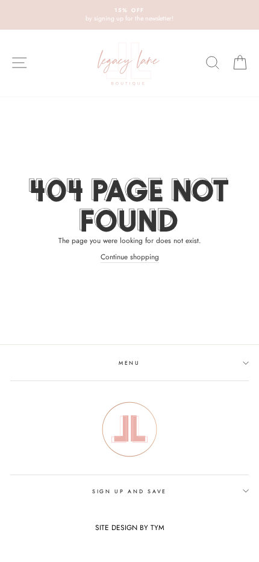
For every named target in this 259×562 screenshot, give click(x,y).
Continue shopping (130, 256)
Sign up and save (129, 491)
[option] (129, 15)
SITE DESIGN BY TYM (129, 527)
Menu (129, 363)
